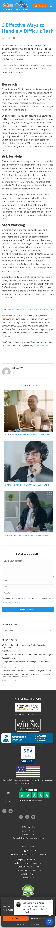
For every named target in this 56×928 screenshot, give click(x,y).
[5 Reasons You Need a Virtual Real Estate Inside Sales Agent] (28, 461)
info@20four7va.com (28, 874)
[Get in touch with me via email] (14, 372)
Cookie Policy (28, 834)
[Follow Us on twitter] (33, 817)
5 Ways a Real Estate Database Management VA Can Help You (29, 535)
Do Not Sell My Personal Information (28, 838)
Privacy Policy (28, 831)
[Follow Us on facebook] (4, 811)
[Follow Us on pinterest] (27, 817)
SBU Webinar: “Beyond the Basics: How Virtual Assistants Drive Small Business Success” (26, 675)
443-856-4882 (33, 867)
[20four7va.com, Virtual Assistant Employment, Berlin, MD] (28, 739)
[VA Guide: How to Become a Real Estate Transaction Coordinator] (28, 411)
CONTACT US (28, 846)
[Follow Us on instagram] (21, 817)
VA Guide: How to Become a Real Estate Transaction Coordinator (29, 435)
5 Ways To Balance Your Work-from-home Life (30, 309)
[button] (51, 899)
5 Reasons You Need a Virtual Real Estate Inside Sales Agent (29, 485)
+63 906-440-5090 (33, 870)
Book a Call (40, 5)
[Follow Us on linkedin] (10, 811)
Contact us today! (42, 345)
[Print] (15, 38)
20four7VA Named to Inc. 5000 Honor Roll (20, 671)
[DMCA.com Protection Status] (28, 891)
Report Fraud (28, 877)
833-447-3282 (36, 863)
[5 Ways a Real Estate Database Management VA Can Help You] (28, 511)
